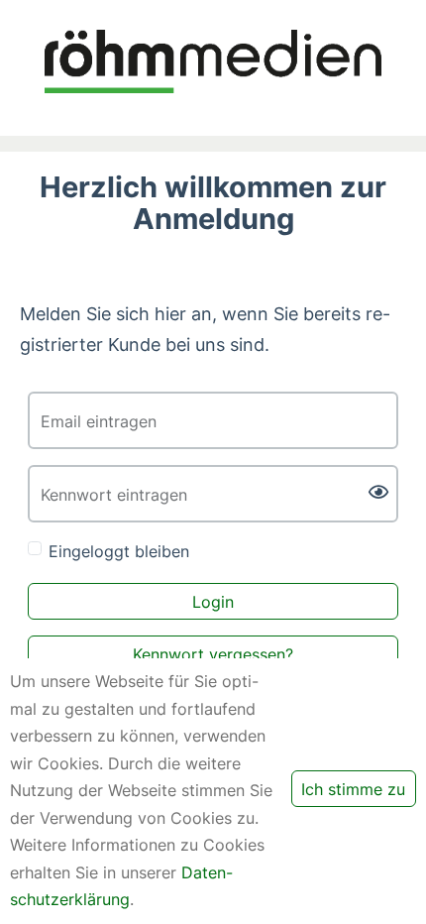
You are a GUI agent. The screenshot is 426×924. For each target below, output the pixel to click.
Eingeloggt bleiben (119, 551)
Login (213, 602)
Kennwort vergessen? (213, 654)
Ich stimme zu (353, 789)
